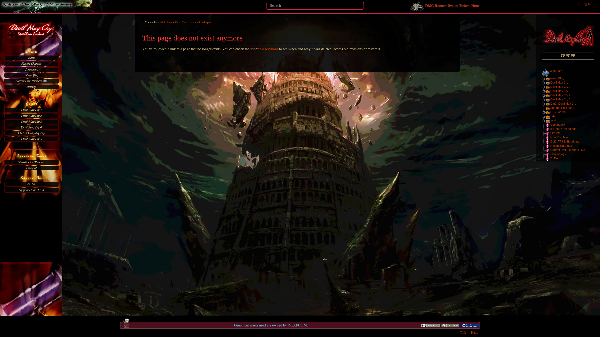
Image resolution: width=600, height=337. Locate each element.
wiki (553, 120)
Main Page (556, 71)
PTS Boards (558, 112)
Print (474, 332)
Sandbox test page (562, 108)
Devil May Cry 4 (31, 127)
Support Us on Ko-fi (31, 190)
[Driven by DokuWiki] (450, 325)
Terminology (558, 154)
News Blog (31, 75)
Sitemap (31, 86)
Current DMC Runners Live (567, 150)
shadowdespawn (204, 22)
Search (361, 5)
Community (31, 69)
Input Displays (559, 137)
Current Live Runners (31, 81)
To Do (554, 158)
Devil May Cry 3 (31, 121)
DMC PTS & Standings (564, 141)
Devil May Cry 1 (31, 110)
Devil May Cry (559, 82)
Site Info (31, 184)
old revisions (268, 49)
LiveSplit (31, 168)
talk (553, 116)
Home (31, 57)
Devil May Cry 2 (31, 115)
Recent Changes (31, 63)
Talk (463, 332)
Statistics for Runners (31, 162)
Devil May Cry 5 (31, 139)
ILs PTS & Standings (563, 129)
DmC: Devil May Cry (31, 133)
